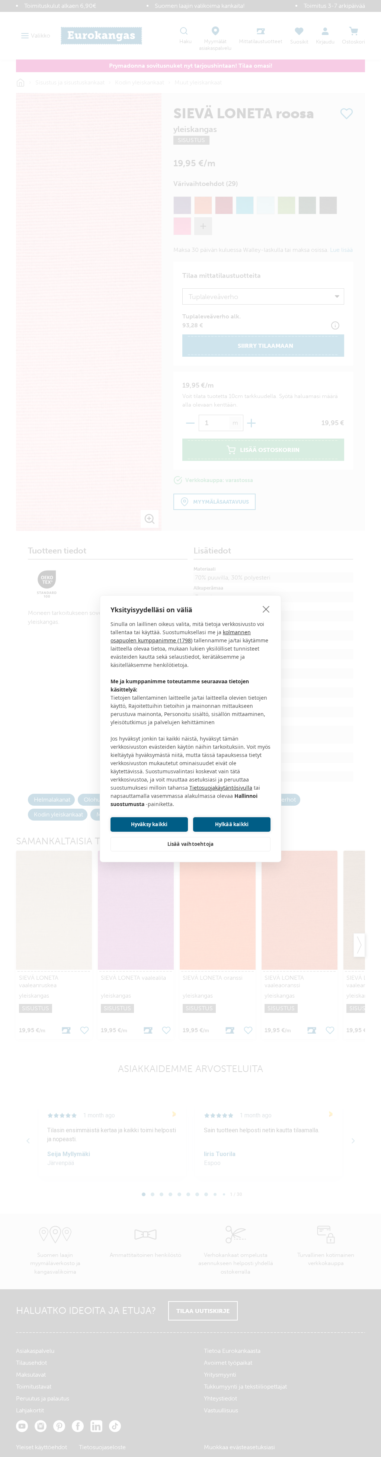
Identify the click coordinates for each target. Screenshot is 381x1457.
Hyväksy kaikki (149, 824)
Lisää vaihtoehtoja (190, 844)
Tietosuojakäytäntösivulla (220, 787)
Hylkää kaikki (232, 824)
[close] (266, 609)
